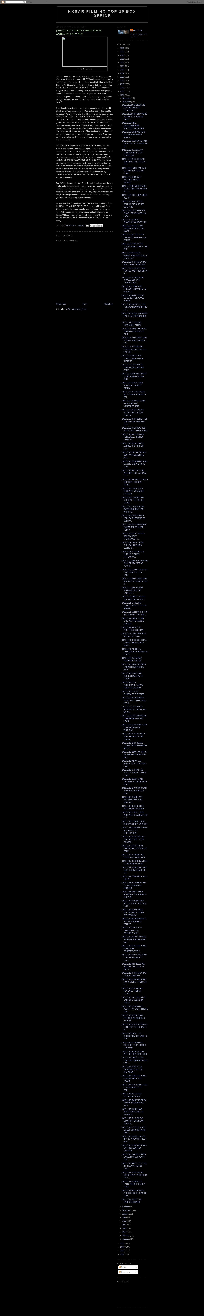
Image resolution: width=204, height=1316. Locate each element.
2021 (122, 66)
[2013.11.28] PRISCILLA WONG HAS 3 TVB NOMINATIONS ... (135, 316)
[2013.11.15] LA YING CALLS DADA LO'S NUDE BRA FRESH (133, 1000)
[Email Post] (87, 225)
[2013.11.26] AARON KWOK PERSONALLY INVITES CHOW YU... (133, 437)
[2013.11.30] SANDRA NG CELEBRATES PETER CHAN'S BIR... (132, 152)
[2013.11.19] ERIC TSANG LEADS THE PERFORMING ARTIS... (134, 745)
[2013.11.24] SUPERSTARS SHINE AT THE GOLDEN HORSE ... (133, 500)
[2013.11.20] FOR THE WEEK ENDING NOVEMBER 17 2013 (134, 667)
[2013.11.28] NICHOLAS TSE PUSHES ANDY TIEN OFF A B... (134, 271)
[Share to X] (96, 225)
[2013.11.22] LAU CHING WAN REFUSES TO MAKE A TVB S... (134, 581)
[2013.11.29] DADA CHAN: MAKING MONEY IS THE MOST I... (133, 228)
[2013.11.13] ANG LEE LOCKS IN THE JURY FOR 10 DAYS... (134, 1166)
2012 (122, 1244)
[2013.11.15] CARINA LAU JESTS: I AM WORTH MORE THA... (135, 1009)
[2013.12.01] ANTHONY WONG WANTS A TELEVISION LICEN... (134, 116)
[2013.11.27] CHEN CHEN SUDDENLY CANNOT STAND (132, 385)
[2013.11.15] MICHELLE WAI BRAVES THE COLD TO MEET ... (133, 966)
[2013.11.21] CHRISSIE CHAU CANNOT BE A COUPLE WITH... (134, 642)
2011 (122, 1247)
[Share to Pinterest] (101, 225)
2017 (122, 81)
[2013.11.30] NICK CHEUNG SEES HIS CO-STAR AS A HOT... (133, 161)
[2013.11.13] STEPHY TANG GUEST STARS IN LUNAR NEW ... (133, 1130)
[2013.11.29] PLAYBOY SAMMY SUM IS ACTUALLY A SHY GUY (134, 255)
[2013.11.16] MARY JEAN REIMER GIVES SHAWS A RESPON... (134, 894)
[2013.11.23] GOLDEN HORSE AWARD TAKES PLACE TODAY (134, 527)
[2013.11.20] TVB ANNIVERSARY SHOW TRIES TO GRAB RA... (132, 685)
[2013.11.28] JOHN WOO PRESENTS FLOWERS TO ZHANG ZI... (134, 289)
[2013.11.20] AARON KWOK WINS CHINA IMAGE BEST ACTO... (134, 700)
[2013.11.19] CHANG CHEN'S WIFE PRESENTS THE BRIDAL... (134, 736)
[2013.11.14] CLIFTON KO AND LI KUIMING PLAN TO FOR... (134, 1087)
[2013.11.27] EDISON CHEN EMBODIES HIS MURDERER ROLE (133, 403)
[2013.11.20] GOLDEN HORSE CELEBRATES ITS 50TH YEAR (134, 718)
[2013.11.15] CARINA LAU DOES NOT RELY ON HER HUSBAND (134, 1045)
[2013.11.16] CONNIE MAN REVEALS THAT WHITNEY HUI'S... (134, 903)
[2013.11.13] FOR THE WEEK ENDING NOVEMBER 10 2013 (134, 1103)
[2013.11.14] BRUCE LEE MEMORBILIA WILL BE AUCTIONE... (132, 1069)
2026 (122, 48)
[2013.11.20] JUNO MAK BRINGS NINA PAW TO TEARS (132, 676)
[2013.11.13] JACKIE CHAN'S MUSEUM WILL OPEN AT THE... (134, 1157)
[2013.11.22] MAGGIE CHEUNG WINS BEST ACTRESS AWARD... (135, 563)
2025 (122, 52)
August (125, 1214)
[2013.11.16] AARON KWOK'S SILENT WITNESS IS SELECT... (134, 921)
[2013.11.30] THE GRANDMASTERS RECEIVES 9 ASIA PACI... (134, 125)
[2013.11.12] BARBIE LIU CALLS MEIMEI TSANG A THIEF (133, 1184)
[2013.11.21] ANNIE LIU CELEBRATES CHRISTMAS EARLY (134, 652)
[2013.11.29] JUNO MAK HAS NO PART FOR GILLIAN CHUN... (134, 170)
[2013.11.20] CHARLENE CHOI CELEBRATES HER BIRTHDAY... (134, 727)
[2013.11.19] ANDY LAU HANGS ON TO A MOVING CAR (134, 763)
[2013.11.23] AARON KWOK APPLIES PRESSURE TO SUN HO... (133, 518)
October (125, 1207)
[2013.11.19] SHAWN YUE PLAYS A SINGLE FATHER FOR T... (134, 772)
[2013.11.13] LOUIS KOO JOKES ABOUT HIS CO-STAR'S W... (133, 1112)
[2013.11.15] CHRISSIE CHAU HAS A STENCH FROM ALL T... (134, 982)
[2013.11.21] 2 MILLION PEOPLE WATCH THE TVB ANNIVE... (134, 605)
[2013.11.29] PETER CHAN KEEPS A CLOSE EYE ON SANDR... (134, 237)
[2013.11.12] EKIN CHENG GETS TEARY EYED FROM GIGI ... (134, 1175)
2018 (122, 77)
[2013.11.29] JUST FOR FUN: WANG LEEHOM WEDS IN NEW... (134, 213)
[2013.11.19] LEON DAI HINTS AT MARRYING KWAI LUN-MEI (134, 754)
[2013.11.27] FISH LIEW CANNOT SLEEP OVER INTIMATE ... (132, 358)
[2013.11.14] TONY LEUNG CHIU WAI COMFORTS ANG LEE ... (134, 1060)
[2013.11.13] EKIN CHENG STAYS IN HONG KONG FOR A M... (133, 1121)
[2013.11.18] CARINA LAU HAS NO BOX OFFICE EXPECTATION (134, 830)
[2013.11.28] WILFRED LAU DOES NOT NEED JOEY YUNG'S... (133, 298)
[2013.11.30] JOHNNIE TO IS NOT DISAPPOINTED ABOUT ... (133, 134)
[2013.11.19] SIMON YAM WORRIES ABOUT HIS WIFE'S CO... (132, 799)
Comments (125, 1272)
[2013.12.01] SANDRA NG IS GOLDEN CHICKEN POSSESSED (133, 107)
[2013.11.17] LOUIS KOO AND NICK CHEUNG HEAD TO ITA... (134, 870)
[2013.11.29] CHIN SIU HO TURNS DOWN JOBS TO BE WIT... (135, 246)
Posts (123, 1267)
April (124, 1228)
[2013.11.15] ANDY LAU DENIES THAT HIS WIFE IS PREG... (134, 1036)
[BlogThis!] (93, 225)
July (124, 1217)
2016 (122, 84)
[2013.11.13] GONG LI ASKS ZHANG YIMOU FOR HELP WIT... (134, 1139)
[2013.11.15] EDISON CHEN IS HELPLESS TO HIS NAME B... (134, 1027)
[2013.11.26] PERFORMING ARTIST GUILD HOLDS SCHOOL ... (133, 412)
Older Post (108, 304)
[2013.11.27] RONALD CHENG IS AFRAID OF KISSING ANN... (134, 376)
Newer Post (61, 304)
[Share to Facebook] (98, 225)
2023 (122, 59)
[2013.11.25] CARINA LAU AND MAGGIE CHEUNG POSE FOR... (134, 464)
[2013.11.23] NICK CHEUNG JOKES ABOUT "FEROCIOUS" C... (133, 536)
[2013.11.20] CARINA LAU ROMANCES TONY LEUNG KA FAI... (134, 709)
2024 (122, 55)
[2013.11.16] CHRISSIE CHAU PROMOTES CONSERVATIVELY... (134, 948)
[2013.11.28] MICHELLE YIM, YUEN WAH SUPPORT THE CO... (134, 307)
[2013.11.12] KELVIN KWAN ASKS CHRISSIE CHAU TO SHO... (134, 1193)
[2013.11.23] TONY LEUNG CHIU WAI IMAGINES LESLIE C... (133, 545)
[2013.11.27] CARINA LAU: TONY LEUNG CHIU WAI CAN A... (133, 367)
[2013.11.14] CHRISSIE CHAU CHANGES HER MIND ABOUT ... (134, 1078)
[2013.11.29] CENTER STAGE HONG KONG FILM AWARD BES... (134, 189)
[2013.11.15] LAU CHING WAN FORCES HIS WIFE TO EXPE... (134, 957)
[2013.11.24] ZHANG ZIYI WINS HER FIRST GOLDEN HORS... (135, 482)
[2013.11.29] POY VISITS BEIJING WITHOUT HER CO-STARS (133, 204)
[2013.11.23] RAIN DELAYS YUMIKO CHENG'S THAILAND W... (133, 554)
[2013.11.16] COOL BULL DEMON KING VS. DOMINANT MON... (132, 930)
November (126, 102)
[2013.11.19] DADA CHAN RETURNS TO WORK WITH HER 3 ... (134, 781)
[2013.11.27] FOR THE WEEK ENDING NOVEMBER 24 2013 (134, 331)
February (126, 1236)
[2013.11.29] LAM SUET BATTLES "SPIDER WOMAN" (131, 180)
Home (85, 304)
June (124, 1221)
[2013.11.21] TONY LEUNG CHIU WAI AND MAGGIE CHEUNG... (133, 621)
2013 (122, 95)
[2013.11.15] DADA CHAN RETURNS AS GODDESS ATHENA (133, 1018)
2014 (122, 91)
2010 (122, 1251)
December (126, 98)
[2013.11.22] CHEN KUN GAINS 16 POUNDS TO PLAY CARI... (135, 572)
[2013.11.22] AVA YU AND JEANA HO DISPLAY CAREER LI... (132, 590)
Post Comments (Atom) (76, 309)
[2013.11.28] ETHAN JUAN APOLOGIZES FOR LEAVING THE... (132, 280)
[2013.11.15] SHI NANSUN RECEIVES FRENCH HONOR (132, 991)
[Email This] (91, 225)
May (124, 1225)
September (127, 1210)
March (125, 1232)
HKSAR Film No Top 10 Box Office (102, 13)
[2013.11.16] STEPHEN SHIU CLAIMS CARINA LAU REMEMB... (134, 885)
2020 (122, 70)
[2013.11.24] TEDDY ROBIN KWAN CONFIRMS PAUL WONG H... (133, 509)
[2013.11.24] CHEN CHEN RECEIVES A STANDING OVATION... (133, 491)
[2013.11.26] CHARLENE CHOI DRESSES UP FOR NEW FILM (134, 421)
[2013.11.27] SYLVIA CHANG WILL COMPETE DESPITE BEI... (134, 394)
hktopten (137, 30)
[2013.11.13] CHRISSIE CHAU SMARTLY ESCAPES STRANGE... (134, 1148)
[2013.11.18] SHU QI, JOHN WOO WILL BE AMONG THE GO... (134, 815)
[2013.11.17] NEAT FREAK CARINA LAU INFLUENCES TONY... (134, 848)
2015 (122, 88)
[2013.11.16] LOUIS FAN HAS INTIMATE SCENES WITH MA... (134, 939)
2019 (122, 73)
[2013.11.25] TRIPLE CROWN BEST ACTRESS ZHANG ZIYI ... (134, 455)
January (125, 1239)
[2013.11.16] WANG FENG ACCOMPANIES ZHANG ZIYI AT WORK (133, 912)
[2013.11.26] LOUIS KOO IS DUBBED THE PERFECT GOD (133, 446)
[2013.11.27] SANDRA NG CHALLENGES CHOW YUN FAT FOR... (134, 349)
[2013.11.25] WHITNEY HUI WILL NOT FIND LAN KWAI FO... (134, 473)
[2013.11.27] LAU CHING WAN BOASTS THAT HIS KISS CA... (134, 340)
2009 (122, 1254)
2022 (122, 62)
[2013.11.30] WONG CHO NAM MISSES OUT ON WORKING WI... (135, 143)
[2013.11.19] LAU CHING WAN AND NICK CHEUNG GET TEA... (134, 790)
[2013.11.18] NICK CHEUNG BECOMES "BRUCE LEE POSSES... (133, 839)
